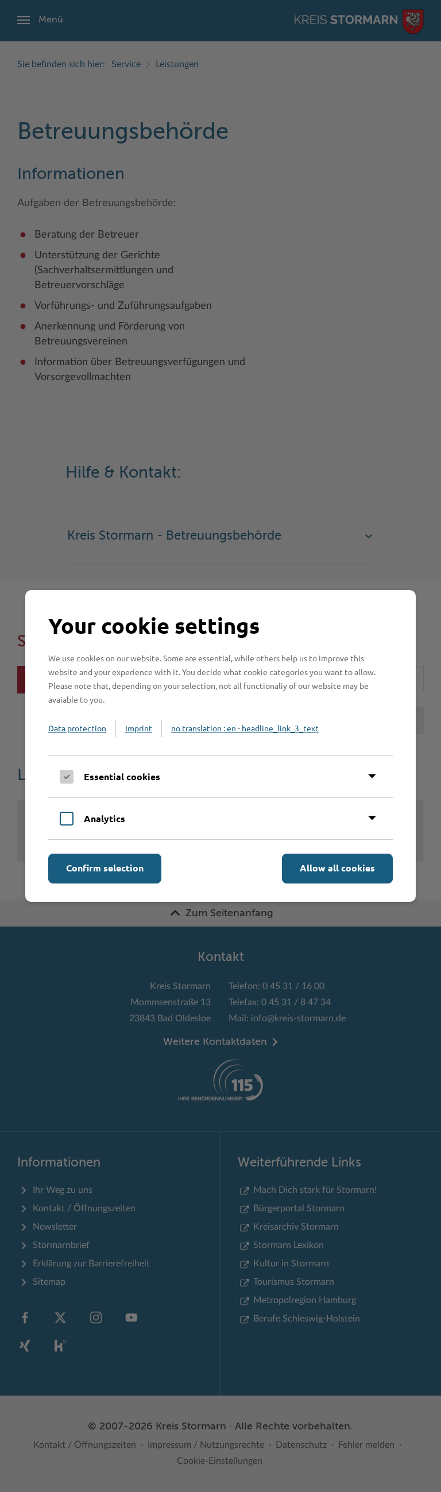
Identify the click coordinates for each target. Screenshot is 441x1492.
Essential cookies (122, 776)
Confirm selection (105, 868)
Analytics (104, 818)
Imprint (138, 728)
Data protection (77, 728)
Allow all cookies (337, 868)
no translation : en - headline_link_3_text (245, 728)
